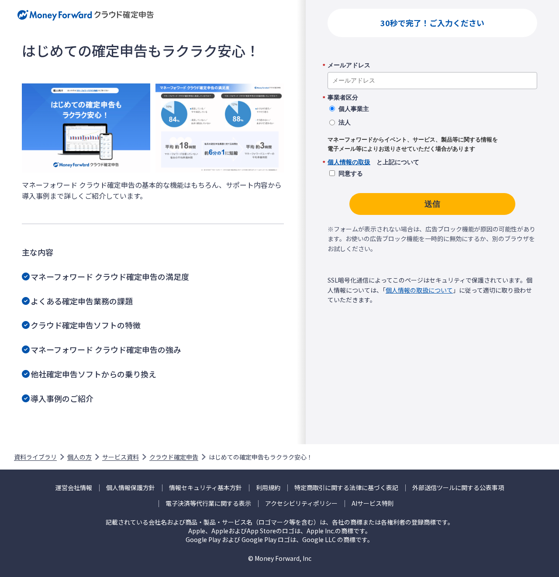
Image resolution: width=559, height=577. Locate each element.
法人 (344, 122)
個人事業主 (353, 108)
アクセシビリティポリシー (301, 503)
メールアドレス (349, 65)
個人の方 (79, 457)
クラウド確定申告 (173, 457)
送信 (432, 204)
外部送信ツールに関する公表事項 (458, 488)
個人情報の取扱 (349, 162)
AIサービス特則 (373, 503)
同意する (350, 173)
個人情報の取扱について (419, 290)
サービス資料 (120, 457)
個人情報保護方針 (130, 488)
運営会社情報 (73, 488)
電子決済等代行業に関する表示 (208, 503)
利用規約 (268, 488)
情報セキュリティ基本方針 (205, 488)
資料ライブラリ (35, 457)
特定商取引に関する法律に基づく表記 (346, 488)
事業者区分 (343, 98)
